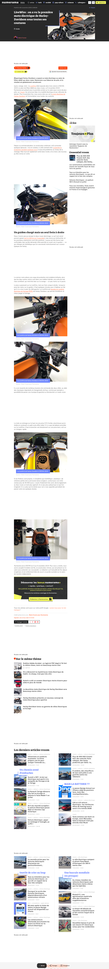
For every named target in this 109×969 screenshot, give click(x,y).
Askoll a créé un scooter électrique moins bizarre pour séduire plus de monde (45, 682)
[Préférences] (93, 2)
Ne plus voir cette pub (21, 63)
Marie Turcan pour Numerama (38, 615)
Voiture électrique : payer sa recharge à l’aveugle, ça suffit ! (38, 822)
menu (22, 2)
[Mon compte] (89, 2)
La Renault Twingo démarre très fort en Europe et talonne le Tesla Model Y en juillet (39, 794)
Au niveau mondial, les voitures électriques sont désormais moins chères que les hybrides (82, 883)
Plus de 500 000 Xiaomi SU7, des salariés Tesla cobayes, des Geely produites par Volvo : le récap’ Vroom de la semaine (86, 159)
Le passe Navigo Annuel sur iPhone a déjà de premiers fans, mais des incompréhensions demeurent (83, 791)
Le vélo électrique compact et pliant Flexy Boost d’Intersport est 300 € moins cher (83, 862)
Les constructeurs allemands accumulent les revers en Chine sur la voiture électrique (38, 923)
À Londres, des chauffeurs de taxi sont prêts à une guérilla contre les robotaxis (83, 774)
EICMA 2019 (19, 626)
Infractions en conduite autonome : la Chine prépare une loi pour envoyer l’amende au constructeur (37, 759)
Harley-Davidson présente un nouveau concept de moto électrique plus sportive (43, 699)
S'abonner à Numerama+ (39, 599)
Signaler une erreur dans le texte (24, 618)
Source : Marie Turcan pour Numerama (27, 142)
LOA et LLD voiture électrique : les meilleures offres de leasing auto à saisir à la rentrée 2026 (83, 805)
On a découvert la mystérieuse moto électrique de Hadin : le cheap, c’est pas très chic (43, 673)
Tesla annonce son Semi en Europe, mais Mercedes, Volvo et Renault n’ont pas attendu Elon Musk (83, 820)
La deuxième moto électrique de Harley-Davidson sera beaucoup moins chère (45, 690)
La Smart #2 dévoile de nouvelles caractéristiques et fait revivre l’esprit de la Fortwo (83, 911)
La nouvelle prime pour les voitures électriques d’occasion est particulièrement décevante (38, 862)
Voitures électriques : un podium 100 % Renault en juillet (81, 181)
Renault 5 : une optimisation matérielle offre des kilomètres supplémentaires (82, 897)
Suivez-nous (62, 68)
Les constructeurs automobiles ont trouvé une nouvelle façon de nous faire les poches (82, 166)
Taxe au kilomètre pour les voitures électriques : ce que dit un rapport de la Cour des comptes (82, 174)
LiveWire (33, 86)
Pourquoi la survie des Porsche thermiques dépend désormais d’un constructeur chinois (37, 894)
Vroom (93, 7)
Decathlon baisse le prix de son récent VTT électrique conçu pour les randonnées (83, 925)
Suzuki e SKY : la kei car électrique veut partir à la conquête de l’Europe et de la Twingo (38, 780)
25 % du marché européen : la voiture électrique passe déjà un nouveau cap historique (39, 809)
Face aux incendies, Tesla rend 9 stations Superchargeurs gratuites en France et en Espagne (82, 187)
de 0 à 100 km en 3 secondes (34, 238)
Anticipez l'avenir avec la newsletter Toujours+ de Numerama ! (78, 146)
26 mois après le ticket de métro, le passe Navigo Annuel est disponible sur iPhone (38, 908)
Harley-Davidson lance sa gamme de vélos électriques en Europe (45, 708)
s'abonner (102, 2)
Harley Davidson (31, 626)
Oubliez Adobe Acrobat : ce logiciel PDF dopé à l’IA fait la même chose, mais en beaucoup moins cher (45, 664)
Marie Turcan (22, 38)
